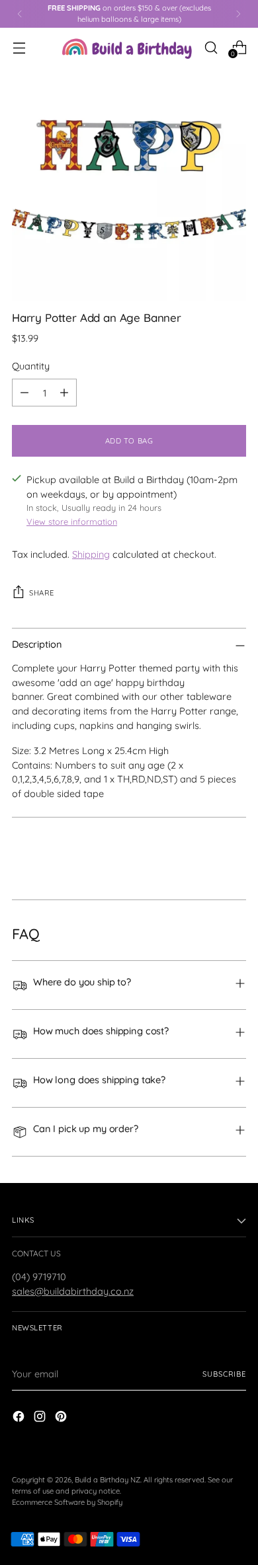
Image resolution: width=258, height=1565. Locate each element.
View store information (71, 521)
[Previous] (19, 14)
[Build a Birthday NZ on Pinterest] (62, 1418)
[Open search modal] (210, 47)
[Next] (238, 14)
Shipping (91, 554)
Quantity (31, 366)
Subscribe (224, 1374)
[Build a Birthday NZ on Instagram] (41, 1418)
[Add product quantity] (64, 392)
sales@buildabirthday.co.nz (73, 1291)
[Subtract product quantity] (24, 392)
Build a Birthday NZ (107, 1479)
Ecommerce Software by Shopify (67, 1502)
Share (41, 592)
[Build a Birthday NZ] (127, 47)
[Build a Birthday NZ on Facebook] (20, 1418)
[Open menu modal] (18, 47)
